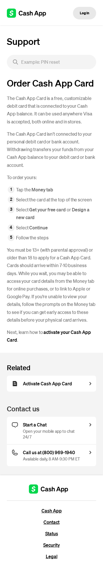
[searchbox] (51, 62)
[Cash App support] (29, 13)
